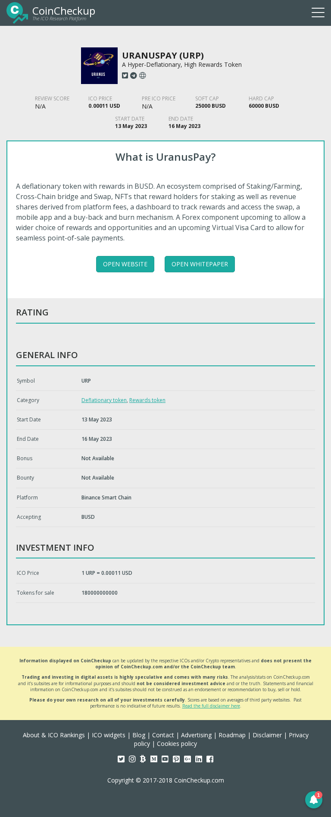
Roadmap (232, 735)
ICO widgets (108, 735)
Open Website (125, 264)
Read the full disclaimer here (211, 706)
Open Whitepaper (200, 264)
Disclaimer (267, 735)
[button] (313, 799)
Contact (163, 735)
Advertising (196, 735)
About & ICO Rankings (54, 735)
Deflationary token (104, 400)
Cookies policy (177, 743)
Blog (138, 735)
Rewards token (147, 400)
